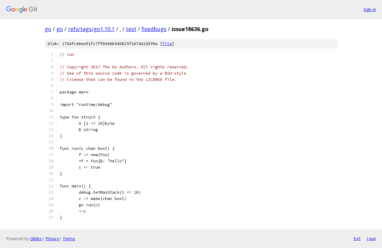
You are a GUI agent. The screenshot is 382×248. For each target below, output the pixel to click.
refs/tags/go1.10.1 (91, 29)
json (371, 238)
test (131, 29)
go (48, 29)
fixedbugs (154, 29)
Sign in (369, 9)
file (167, 43)
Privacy (52, 238)
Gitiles (36, 238)
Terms (69, 238)
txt (357, 238)
